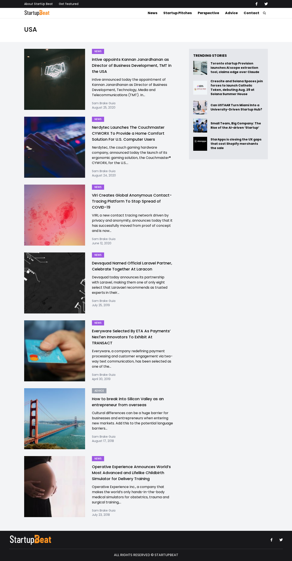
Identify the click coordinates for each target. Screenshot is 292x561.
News (152, 12)
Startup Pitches (177, 12)
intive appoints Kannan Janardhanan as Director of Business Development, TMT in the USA (131, 65)
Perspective (208, 12)
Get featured (68, 4)
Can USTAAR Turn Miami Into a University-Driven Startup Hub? (236, 107)
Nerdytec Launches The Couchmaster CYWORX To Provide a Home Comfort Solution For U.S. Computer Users (128, 133)
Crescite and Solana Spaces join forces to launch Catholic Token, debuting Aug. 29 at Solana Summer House (237, 87)
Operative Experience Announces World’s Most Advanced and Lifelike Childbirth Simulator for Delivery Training (131, 472)
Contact (251, 12)
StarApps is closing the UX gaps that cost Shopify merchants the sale (236, 143)
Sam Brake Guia (103, 103)
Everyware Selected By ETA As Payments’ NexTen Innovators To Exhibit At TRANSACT (131, 337)
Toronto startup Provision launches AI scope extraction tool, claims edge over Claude (235, 67)
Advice (231, 12)
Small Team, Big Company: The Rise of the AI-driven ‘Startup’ (236, 125)
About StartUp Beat (38, 4)
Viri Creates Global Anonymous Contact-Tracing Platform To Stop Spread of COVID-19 (132, 201)
